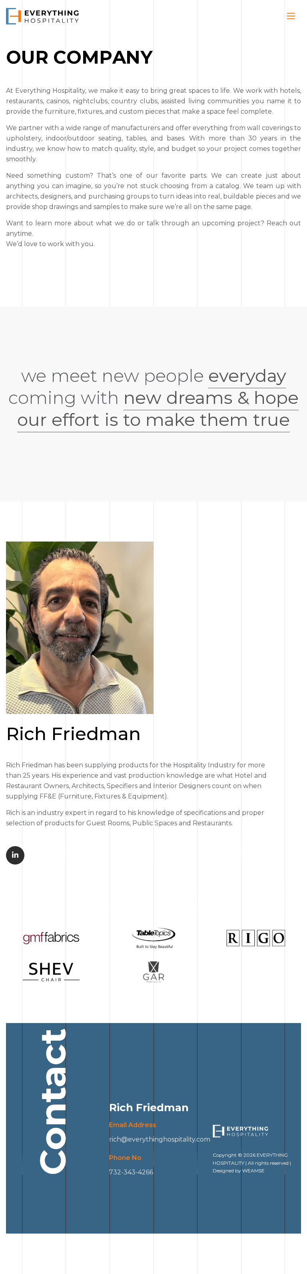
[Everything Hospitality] (42, 16)
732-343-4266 (131, 1172)
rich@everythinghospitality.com (159, 1139)
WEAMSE (253, 1171)
